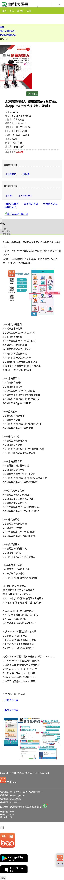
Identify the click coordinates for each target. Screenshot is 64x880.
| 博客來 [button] (25, 174)
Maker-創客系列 (7, 31)
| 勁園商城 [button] (11, 174)
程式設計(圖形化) (8, 35)
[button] (8, 781)
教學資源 (6, 234)
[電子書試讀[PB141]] (16, 213)
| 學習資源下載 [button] (10, 700)
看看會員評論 (50, 204)
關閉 (3, 878)
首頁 (2, 27)
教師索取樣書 (11, 204)
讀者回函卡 (10, 207)
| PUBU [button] (9, 195)
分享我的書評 (31, 204)
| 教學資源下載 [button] (10, 710)
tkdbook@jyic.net (17, 795)
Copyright (4, 773)
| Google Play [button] (25, 195)
